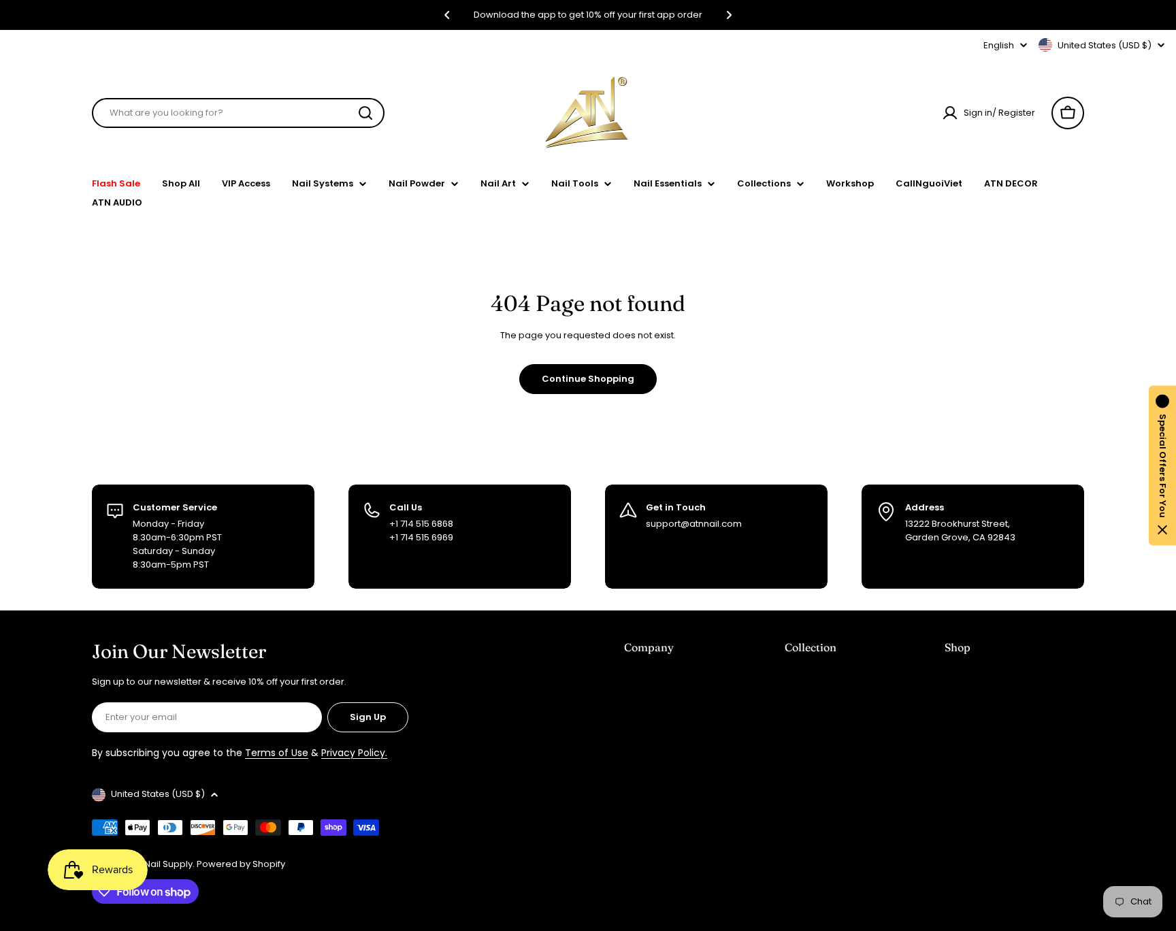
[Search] (365, 113)
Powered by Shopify (241, 864)
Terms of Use (276, 753)
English (998, 45)
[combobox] (238, 113)
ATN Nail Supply (159, 864)
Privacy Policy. (354, 753)
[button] (447, 15)
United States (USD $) (1105, 45)
